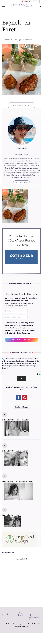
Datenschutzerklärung (13, 624)
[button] (18, 397)
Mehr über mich (21, 182)
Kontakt (31, 624)
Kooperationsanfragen (21, 626)
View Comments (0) (20, 105)
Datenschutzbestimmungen (15, 330)
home (4, 624)
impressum (24, 624)
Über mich (37, 624)
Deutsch (26, 1)
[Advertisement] (21, 581)
